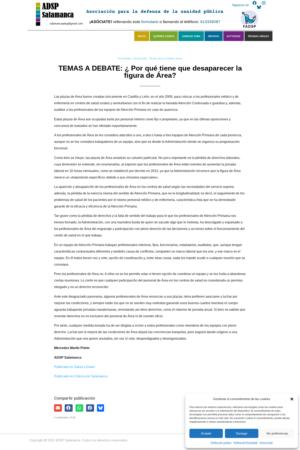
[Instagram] (264, 3)
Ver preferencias (277, 433)
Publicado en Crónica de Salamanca (80, 376)
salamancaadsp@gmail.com (66, 23)
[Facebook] (254, 3)
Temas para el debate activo (165, 58)
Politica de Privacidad (245, 442)
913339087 (210, 22)
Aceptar (206, 433)
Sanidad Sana (191, 36)
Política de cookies (221, 442)
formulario (150, 22)
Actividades (125, 58)
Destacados (140, 58)
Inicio (142, 36)
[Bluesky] (259, 7)
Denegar (241, 433)
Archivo (213, 36)
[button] (292, 399)
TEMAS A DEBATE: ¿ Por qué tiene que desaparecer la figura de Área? (150, 71)
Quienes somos (163, 36)
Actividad (233, 36)
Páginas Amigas (258, 36)
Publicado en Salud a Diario (74, 367)
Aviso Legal (266, 442)
